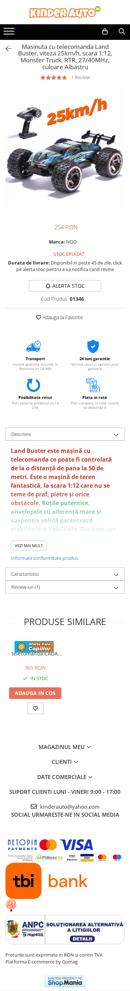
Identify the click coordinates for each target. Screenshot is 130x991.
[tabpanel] (65, 148)
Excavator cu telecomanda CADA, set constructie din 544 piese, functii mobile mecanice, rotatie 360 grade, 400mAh (35, 650)
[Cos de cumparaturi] (105, 31)
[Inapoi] (5, 49)
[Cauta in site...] (122, 31)
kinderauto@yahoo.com (69, 806)
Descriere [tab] (21, 434)
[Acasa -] (65, 12)
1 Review (80, 77)
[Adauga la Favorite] (35, 708)
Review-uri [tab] (25, 587)
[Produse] (10, 33)
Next (119, 155)
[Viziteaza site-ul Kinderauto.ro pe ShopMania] (65, 981)
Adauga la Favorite (62, 317)
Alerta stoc (68, 285)
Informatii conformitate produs (44, 558)
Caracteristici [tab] (25, 574)
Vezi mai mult (29, 545)
